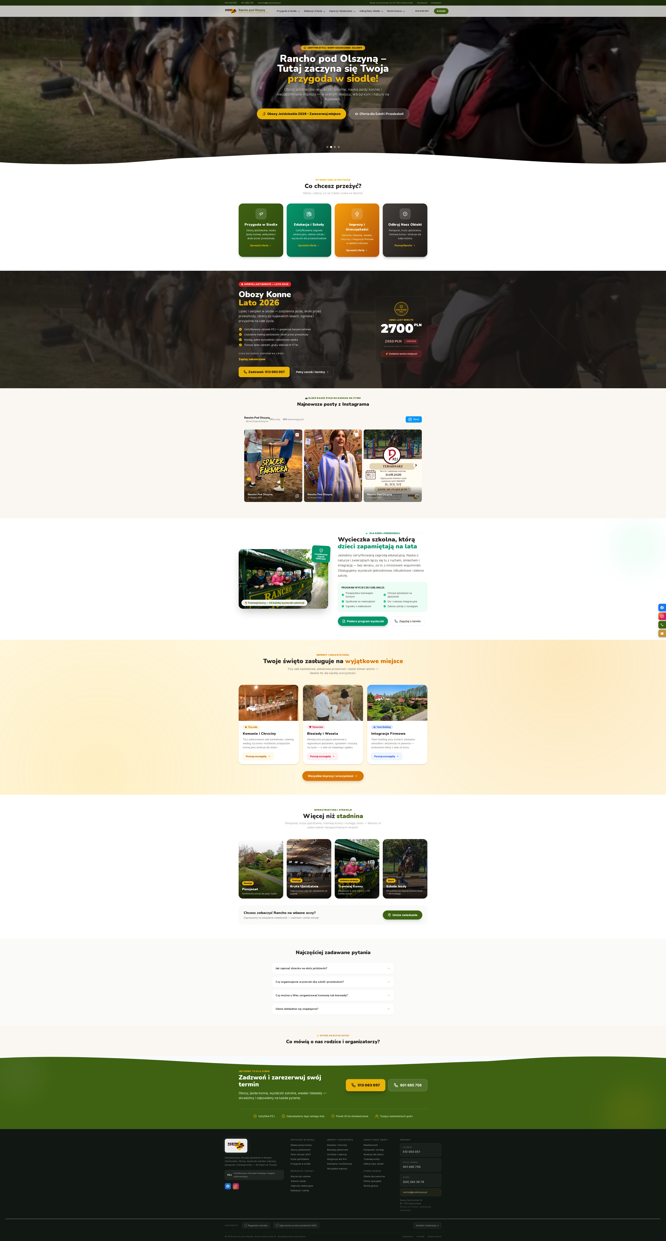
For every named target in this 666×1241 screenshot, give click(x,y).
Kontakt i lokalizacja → (427, 1225)
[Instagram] (236, 1186)
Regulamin (408, 1236)
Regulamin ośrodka (258, 1225)
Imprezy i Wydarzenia (340, 11)
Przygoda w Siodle (287, 11)
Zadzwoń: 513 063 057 (266, 372)
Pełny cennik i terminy (310, 372)
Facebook (422, 3)
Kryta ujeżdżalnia (300, 1159)
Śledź (416, 419)
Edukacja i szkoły (300, 1190)
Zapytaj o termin (410, 621)
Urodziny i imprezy (337, 1154)
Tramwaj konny (372, 1159)
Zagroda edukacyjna (302, 1185)
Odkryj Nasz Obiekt (370, 11)
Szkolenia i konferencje (339, 1163)
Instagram (436, 3)
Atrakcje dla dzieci (374, 1154)
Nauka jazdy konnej (301, 1145)
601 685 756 (247, 3)
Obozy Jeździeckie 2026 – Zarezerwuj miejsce (304, 114)
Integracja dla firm (337, 1159)
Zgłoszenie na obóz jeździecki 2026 (298, 1225)
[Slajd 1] (327, 147)
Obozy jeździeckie (300, 1149)
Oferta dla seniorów (374, 1176)
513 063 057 (231, 3)
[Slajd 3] (335, 147)
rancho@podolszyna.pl (269, 3)
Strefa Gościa (394, 11)
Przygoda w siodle (300, 1163)
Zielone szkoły (298, 1181)
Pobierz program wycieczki (365, 621)
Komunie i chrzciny (337, 1145)
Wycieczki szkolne (301, 1176)
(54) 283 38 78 (413, 1182)
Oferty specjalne (372, 1181)
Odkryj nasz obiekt (373, 1163)
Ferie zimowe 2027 (301, 1154)
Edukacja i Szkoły (313, 11)
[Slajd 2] (331, 147)
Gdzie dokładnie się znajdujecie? (297, 1009)
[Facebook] (228, 1186)
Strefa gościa (371, 1185)
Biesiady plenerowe (337, 1149)
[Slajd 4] (339, 147)
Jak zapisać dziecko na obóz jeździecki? (301, 968)
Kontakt (441, 11)
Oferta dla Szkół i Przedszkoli (382, 114)
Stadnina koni (371, 1145)
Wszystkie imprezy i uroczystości (330, 776)
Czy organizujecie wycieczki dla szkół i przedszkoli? (310, 982)
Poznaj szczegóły (256, 756)
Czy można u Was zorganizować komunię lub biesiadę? (312, 995)
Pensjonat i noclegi (374, 1149)
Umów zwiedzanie (404, 915)
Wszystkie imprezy (337, 1168)
